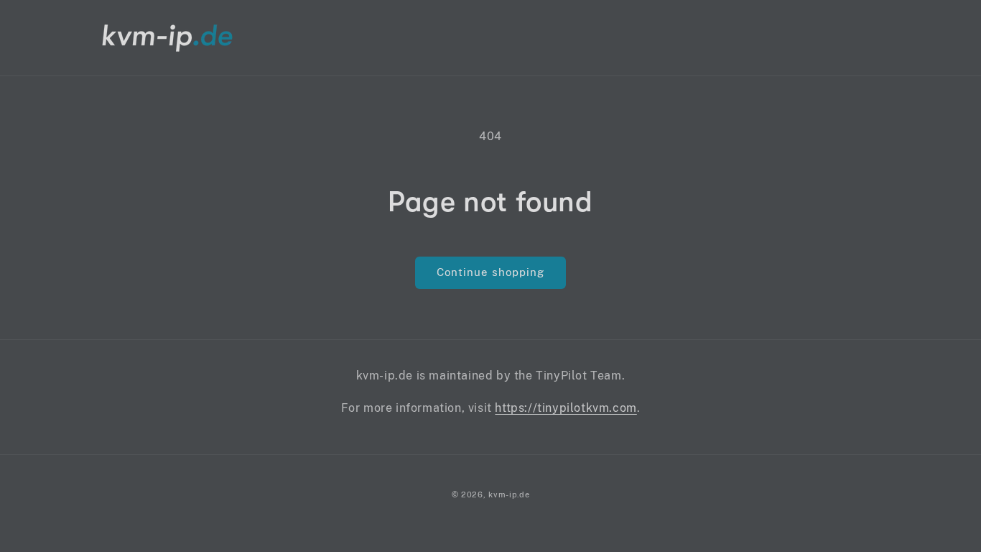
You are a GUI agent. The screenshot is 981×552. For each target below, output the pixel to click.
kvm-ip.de (508, 494)
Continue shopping (490, 272)
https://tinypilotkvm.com (565, 408)
